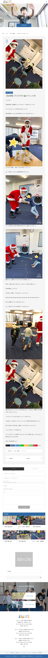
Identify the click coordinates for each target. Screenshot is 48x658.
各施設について (18, 652)
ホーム (7, 652)
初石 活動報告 (9, 92)
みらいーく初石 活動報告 (38, 541)
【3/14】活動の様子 (36, 526)
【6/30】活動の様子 (8, 526)
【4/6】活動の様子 (8, 541)
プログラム (25, 652)
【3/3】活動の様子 (22, 541)
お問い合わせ (34, 652)
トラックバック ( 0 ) (35, 468)
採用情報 (40, 652)
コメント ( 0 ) (13, 468)
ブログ (29, 652)
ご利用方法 (12, 652)
